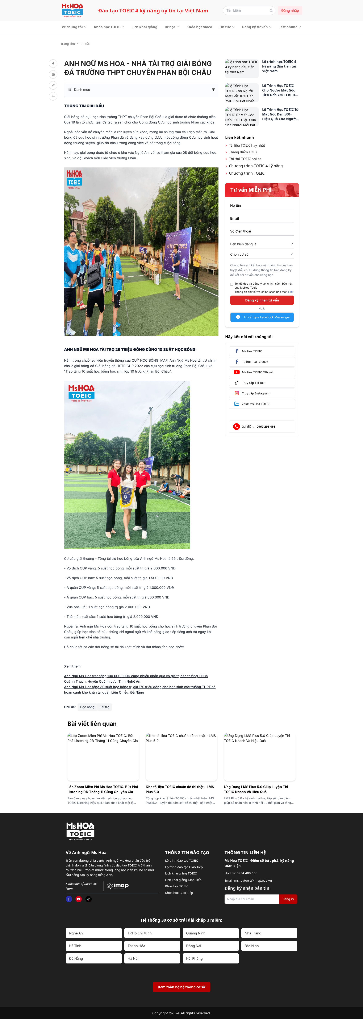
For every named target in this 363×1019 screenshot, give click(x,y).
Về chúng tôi (72, 27)
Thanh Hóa (136, 945)
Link (290, 291)
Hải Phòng (194, 958)
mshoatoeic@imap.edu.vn (253, 880)
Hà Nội (133, 958)
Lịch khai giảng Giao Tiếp (183, 880)
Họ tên (235, 205)
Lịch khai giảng (144, 27)
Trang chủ (68, 44)
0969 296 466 (266, 426)
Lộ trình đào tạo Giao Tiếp (184, 867)
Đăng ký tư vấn (255, 27)
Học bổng (87, 707)
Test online (288, 27)
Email (234, 218)
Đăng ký (288, 899)
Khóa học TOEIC (107, 27)
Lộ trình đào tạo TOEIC (181, 860)
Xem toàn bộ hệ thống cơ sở (181, 987)
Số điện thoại (240, 231)
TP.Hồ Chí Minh (140, 933)
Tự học (169, 27)
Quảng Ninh (195, 933)
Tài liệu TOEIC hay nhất (247, 145)
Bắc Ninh (252, 945)
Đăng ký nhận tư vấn (262, 300)
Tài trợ (104, 707)
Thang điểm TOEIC (243, 152)
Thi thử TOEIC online (245, 159)
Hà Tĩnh (75, 945)
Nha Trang (253, 933)
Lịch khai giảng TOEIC (181, 873)
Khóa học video (199, 27)
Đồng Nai (193, 945)
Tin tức (225, 27)
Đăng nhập (290, 10)
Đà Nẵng (76, 958)
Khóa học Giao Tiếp (179, 892)
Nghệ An (76, 933)
